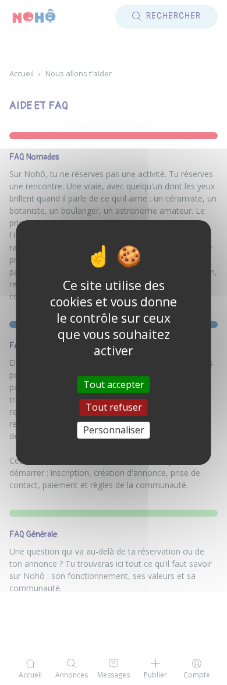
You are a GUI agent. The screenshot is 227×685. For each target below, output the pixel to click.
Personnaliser (113, 429)
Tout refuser (114, 407)
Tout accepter (113, 383)
